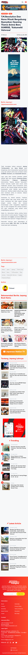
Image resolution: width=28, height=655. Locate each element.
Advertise (3, 608)
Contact (3, 606)
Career (2, 613)
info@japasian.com (8, 639)
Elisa (21, 272)
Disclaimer (17, 611)
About (2, 604)
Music (10, 13)
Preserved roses (6, 277)
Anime (3, 269)
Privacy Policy (18, 606)
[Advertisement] (14, 242)
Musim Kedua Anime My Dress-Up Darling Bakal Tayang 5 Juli (7, 345)
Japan (8, 269)
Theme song (20, 269)
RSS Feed (17, 613)
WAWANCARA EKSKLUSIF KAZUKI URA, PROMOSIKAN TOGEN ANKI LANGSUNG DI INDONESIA (20, 313)
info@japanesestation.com (10, 625)
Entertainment (4, 13)
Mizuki (3, 272)
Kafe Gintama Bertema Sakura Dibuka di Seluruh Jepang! (20, 345)
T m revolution (14, 272)
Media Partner (4, 611)
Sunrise (3, 275)
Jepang (13, 269)
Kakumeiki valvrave (12, 275)
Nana (8, 272)
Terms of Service (19, 608)
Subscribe (20, 594)
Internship (17, 604)
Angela (20, 275)
